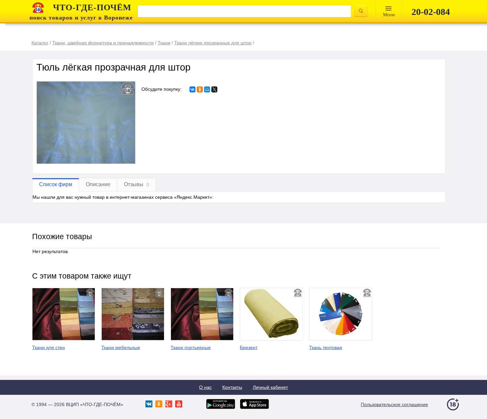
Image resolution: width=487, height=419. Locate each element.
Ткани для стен (48, 347)
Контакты (232, 387)
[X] (214, 89)
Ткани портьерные (191, 347)
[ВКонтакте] (192, 89)
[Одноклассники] (200, 89)
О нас (205, 387)
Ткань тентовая (325, 347)
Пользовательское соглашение (394, 404)
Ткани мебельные (120, 347)
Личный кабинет (270, 387)
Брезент (248, 347)
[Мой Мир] (207, 89)
